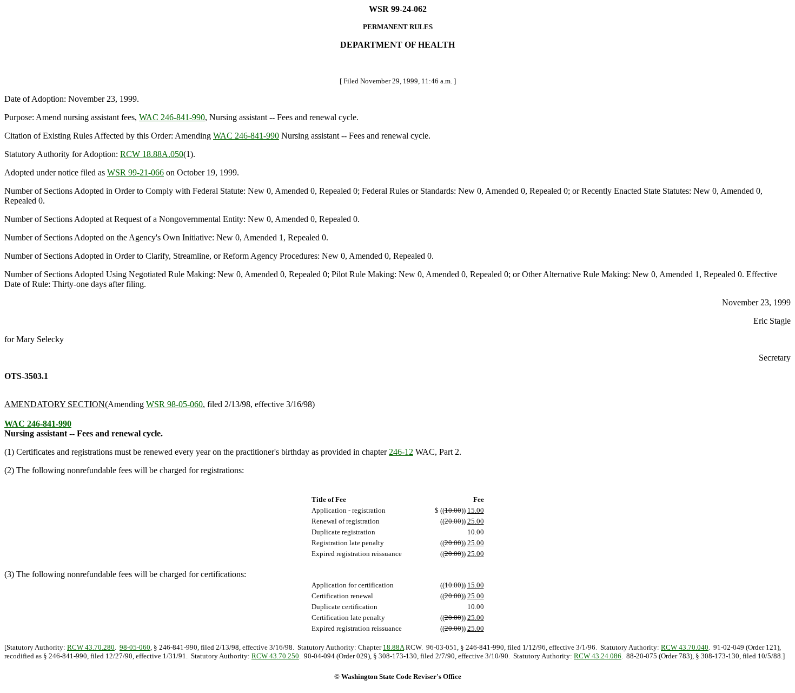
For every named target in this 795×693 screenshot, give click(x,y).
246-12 (401, 451)
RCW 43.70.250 (275, 656)
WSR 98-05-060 (174, 404)
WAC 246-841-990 (172, 117)
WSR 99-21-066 (135, 172)
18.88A (393, 647)
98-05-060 (135, 647)
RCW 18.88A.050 (151, 154)
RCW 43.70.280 (91, 647)
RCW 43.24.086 (597, 656)
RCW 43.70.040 (684, 647)
